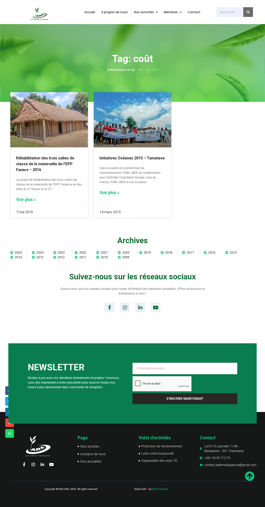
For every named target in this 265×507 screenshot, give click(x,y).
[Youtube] (155, 307)
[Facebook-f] (109, 307)
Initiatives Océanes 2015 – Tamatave (132, 158)
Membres (171, 12)
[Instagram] (125, 307)
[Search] (248, 12)
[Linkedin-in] (140, 307)
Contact (194, 12)
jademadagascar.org (121, 70)
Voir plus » (26, 199)
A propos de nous (114, 12)
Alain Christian (160, 489)
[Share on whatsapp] (9, 433)
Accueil (89, 12)
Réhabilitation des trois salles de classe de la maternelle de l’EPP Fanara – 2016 (45, 164)
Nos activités (144, 12)
